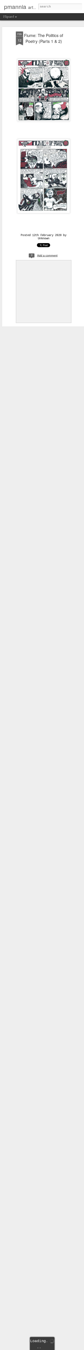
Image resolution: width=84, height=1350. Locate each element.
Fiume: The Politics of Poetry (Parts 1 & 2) (43, 38)
